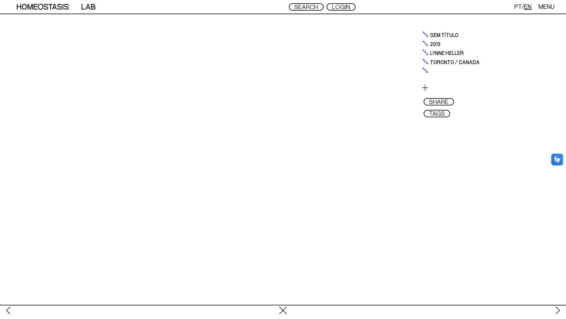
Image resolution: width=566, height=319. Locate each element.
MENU (547, 6)
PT (518, 6)
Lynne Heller (447, 53)
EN (528, 6)
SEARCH (306, 7)
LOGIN (341, 7)
